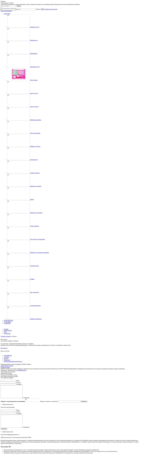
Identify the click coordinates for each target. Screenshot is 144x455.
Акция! (6, 329)
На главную (4, 348)
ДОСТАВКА (7, 322)
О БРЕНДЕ (7, 323)
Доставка (6, 357)
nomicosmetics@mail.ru (7, 365)
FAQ (5, 332)
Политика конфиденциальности (13, 361)
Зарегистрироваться (6, 11)
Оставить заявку (5, 367)
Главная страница (6, 336)
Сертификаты (8, 355)
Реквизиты (7, 360)
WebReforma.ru (22, 370)
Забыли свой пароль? (51, 9)
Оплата (6, 358)
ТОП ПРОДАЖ (8, 320)
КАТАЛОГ (7, 13)
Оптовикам (7, 333)
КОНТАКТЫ (8, 330)
